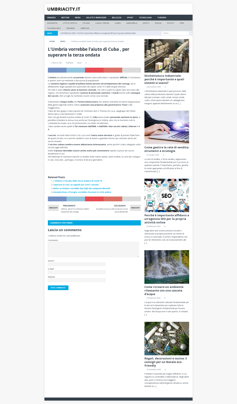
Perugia (158, 23)
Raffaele (69, 62)
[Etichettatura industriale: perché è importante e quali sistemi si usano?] (166, 56)
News (78, 17)
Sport (130, 17)
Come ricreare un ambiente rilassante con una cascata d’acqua (164, 290)
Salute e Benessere (96, 17)
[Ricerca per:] (175, 33)
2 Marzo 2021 (56, 62)
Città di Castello (70, 23)
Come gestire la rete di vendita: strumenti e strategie (166, 149)
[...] (179, 103)
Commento (53, 240)
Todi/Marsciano (54, 28)
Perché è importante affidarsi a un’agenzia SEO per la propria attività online (166, 218)
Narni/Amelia (131, 23)
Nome (50, 260)
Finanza (51, 17)
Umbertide (85, 28)
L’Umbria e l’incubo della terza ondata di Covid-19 (77, 180)
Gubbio (118, 23)
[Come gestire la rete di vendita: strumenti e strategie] (166, 127)
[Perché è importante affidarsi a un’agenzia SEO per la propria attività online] (166, 195)
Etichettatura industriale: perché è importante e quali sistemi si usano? (164, 79)
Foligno (86, 23)
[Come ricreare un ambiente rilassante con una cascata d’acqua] (166, 267)
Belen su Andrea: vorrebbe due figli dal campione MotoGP (81, 188)
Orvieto (146, 23)
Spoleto (170, 23)
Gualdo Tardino (102, 23)
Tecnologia (145, 17)
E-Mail (50, 269)
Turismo (161, 17)
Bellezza (116, 17)
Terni (182, 23)
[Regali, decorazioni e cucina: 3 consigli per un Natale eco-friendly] (166, 338)
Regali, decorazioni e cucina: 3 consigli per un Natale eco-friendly (165, 362)
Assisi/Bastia (52, 23)
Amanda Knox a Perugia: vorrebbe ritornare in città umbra (82, 192)
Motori (65, 17)
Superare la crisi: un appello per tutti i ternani (76, 184)
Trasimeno (70, 28)
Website (51, 277)
